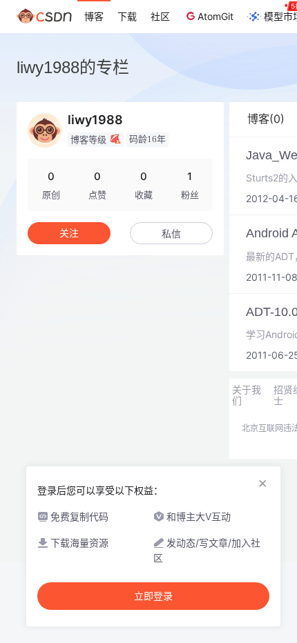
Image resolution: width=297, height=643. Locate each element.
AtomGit (215, 16)
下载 (127, 16)
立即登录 (153, 596)
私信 (171, 233)
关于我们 (246, 395)
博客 (94, 16)
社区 (160, 16)
